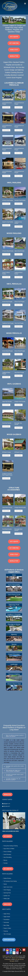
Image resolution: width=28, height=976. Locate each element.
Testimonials (6, 922)
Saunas (14, 644)
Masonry (14, 634)
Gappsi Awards (7, 916)
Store (14, 575)
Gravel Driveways (14, 654)
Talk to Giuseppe (7, 934)
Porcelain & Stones (14, 624)
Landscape (14, 664)
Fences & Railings (7, 851)
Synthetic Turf (7, 895)
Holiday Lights (7, 898)
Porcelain (6, 863)
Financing (6, 931)
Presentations (6, 919)
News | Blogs (6, 925)
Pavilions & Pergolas (14, 614)
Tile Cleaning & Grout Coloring (10, 881)
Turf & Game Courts (14, 594)
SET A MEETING (14, 43)
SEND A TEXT (14, 49)
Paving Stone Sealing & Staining (11, 845)
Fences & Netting (14, 674)
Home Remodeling (14, 585)
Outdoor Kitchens (7, 878)
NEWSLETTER (14, 56)
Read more (6, 107)
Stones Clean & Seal (14, 684)
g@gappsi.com (7, 803)
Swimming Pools (14, 605)
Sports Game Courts (8, 887)
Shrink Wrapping (7, 889)
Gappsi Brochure (9, 939)
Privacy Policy (19, 968)
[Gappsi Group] (9, 6)
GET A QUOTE (14, 36)
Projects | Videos (7, 928)
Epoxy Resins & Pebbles (9, 848)
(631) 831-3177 (7, 806)
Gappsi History (7, 913)
